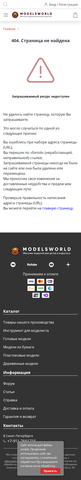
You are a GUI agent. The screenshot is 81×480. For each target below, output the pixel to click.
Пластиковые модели (21, 355)
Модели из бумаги (18, 347)
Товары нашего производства (28, 322)
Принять (50, 471)
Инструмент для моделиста (26, 330)
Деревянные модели (20, 363)
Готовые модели (17, 338)
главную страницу (57, 208)
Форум (9, 383)
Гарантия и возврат (19, 416)
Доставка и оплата (18, 408)
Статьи (8, 391)
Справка (10, 400)
